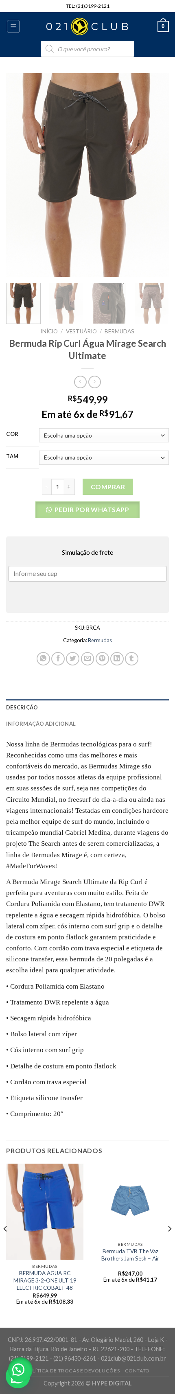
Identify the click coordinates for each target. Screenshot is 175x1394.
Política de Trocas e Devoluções (72, 1371)
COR (12, 434)
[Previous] (19, 175)
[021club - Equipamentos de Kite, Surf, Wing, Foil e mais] (87, 26)
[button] (87, 512)
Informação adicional (41, 723)
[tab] (87, 707)
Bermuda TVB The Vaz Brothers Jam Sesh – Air (130, 1255)
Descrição (22, 707)
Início (49, 331)
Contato (137, 1371)
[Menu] (13, 26)
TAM (12, 457)
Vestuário (81, 331)
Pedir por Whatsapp (92, 509)
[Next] (155, 175)
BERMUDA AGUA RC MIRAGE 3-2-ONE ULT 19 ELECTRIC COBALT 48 (45, 1280)
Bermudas (119, 331)
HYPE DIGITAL (112, 1383)
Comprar (108, 486)
